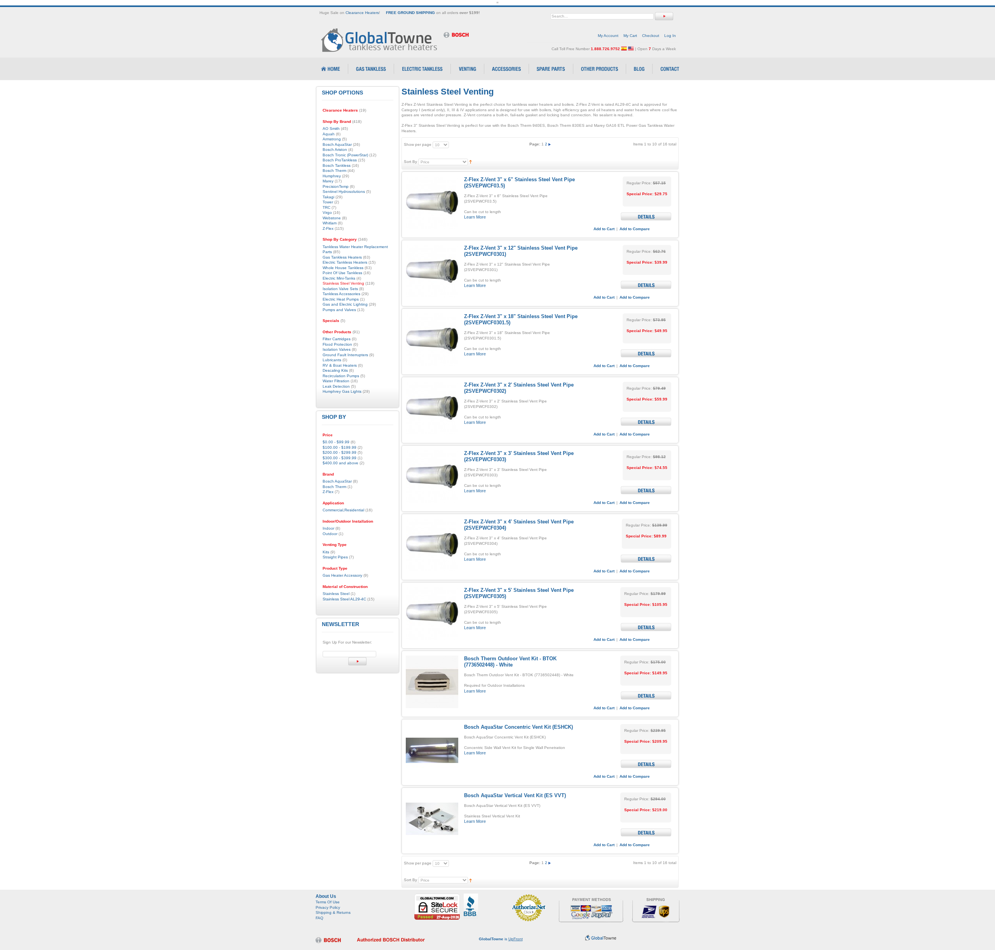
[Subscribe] (357, 661)
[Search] (664, 16)
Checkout (650, 35)
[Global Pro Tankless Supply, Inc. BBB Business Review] (471, 896)
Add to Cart (604, 229)
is (501, 939)
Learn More (475, 217)
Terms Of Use (328, 902)
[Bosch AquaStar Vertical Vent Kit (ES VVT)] (432, 819)
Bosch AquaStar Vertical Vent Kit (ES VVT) (515, 795)
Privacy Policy (328, 907)
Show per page (417, 144)
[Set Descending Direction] (470, 161)
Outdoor (330, 534)
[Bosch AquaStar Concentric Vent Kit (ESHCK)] (432, 750)
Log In (670, 35)
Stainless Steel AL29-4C (344, 599)
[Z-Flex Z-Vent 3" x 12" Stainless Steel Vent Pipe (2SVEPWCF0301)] (432, 271)
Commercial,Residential (343, 510)
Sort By (410, 161)
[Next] (549, 144)
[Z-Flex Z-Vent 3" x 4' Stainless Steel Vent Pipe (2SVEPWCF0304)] (432, 545)
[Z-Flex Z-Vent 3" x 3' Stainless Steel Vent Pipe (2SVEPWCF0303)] (432, 476)
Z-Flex (328, 492)
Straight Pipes (335, 557)
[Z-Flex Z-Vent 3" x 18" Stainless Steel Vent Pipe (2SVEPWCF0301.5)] (432, 339)
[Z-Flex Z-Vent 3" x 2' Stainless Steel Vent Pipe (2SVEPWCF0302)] (432, 408)
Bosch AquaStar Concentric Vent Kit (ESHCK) (518, 727)
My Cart (630, 35)
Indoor (328, 528)
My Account (608, 35)
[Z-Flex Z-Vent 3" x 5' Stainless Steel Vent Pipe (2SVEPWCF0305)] (432, 613)
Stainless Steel (336, 593)
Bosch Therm (334, 487)
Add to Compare (635, 229)
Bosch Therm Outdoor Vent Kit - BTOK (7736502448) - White (510, 662)
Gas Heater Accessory (342, 575)
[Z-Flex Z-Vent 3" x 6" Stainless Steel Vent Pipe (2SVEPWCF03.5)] (432, 203)
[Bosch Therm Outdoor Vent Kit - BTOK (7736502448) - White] (432, 682)
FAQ (319, 918)
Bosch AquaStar (337, 481)
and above (340, 463)
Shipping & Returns (333, 912)
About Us (326, 896)
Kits (326, 552)
